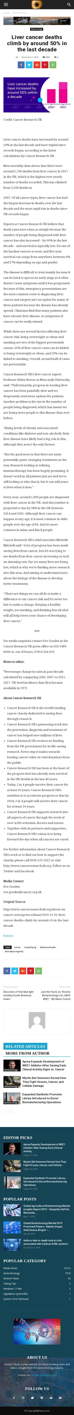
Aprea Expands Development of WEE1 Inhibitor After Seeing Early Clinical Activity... (44, 1148)
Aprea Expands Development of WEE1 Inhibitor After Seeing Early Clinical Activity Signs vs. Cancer (44, 1065)
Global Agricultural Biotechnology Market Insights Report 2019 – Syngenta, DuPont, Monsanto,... (46, 1209)
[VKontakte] (50, 1398)
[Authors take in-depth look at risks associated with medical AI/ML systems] (12, 1245)
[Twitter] (32, 1398)
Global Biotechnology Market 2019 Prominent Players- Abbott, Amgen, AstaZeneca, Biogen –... (43, 1226)
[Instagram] (23, 1398)
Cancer (17, 947)
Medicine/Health (48, 947)
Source (8, 935)
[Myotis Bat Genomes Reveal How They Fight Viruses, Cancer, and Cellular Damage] (12, 1082)
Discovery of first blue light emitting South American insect (18, 995)
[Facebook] (13, 1398)
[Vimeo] (41, 1398)
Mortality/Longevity (14, 951)
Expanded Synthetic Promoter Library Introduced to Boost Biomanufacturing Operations (42, 1098)
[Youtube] (60, 1398)
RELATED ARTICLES (25, 1046)
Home (6, 12)
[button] (69, 4)
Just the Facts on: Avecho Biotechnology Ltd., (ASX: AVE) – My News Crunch (56, 995)
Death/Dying (30, 947)
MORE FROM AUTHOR (28, 1053)
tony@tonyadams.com (43, 1375)
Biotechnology (20, 12)
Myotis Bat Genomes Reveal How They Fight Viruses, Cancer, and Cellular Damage (44, 1081)
